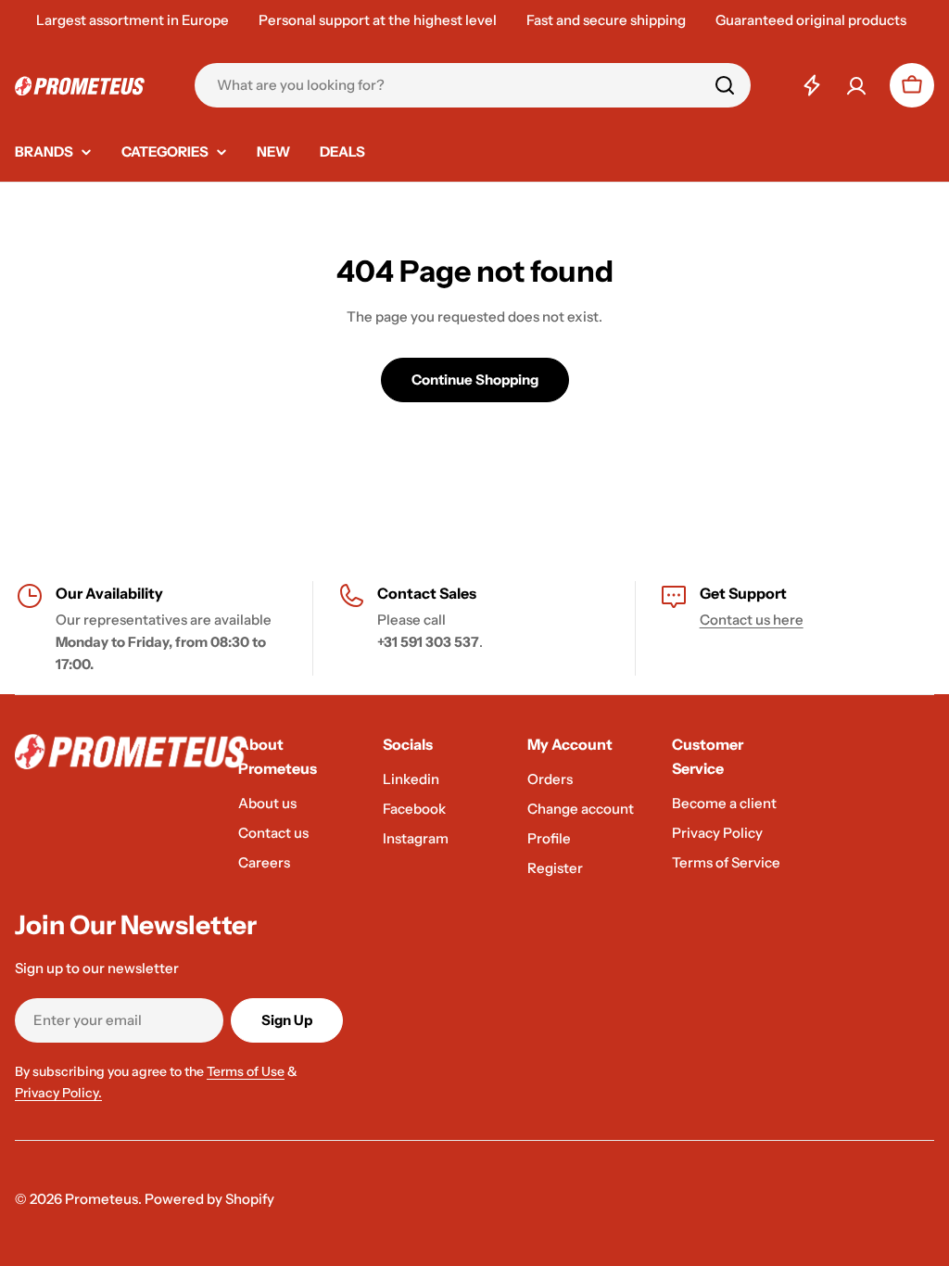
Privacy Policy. (58, 1092)
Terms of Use (246, 1071)
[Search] (725, 85)
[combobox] (473, 85)
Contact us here (751, 619)
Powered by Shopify (209, 1199)
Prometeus (101, 1199)
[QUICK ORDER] (812, 85)
